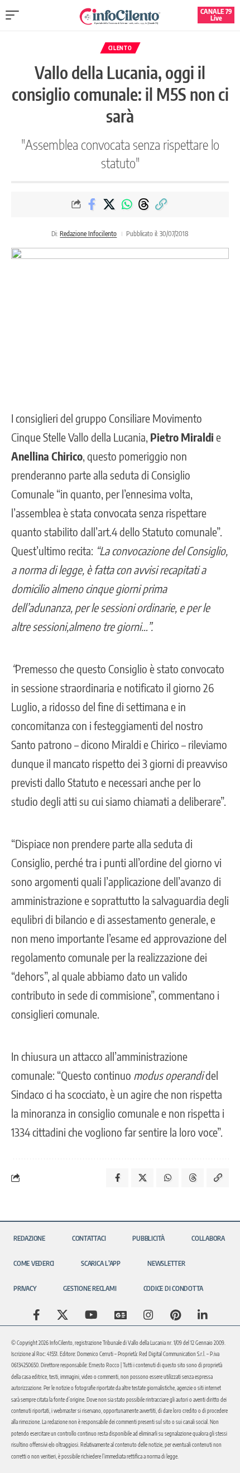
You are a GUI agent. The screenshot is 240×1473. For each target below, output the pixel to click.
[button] (15, 15)
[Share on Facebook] (92, 204)
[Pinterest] (175, 1314)
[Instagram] (148, 1314)
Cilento (120, 48)
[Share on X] (109, 204)
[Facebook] (36, 1314)
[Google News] (120, 1314)
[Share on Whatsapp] (127, 204)
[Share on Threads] (144, 204)
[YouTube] (91, 1314)
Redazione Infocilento (88, 233)
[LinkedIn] (202, 1314)
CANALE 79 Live (216, 14)
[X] (62, 1314)
